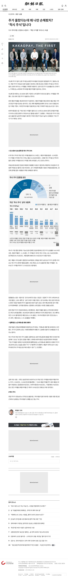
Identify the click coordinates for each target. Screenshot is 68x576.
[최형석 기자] (11, 412)
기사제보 (48, 574)
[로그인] (66, 6)
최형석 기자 (11, 39)
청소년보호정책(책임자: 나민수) (36, 566)
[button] (2, 6)
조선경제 (11, 14)
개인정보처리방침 (22, 566)
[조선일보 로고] (34, 4)
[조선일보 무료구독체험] (34, 425)
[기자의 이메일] (16, 417)
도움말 (52, 457)
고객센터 (31, 574)
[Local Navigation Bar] (2, 6)
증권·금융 (19, 14)
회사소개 (20, 574)
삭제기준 (57, 457)
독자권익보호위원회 (39, 574)
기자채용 (26, 574)
